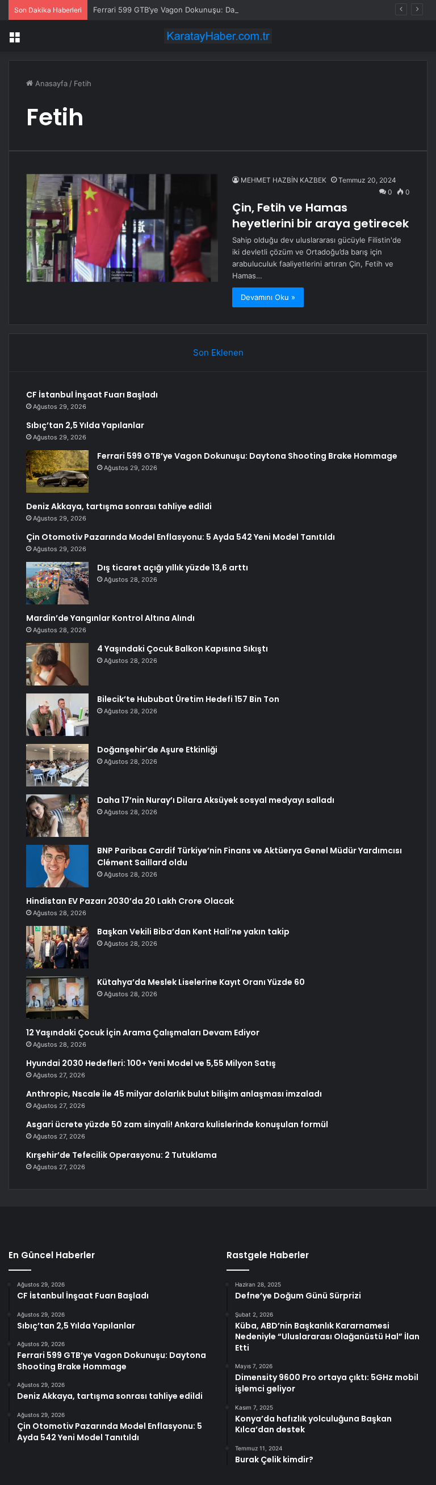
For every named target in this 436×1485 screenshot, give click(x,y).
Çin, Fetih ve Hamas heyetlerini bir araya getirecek (320, 215)
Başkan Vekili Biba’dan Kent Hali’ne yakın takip (193, 931)
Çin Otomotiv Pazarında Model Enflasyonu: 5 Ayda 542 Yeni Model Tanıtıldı (180, 537)
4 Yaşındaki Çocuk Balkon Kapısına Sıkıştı (182, 648)
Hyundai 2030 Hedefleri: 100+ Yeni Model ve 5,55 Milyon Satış (151, 1063)
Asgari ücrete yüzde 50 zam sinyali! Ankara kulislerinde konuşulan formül (177, 1124)
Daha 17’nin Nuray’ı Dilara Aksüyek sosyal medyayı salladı (215, 800)
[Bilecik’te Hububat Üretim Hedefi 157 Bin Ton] (57, 714)
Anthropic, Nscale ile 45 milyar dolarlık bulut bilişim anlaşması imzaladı (174, 1093)
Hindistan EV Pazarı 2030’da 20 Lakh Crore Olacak (130, 901)
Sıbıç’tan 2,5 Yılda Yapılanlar (85, 425)
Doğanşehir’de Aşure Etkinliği (157, 749)
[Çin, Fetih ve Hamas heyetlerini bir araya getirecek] (122, 228)
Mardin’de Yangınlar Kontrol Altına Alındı (110, 618)
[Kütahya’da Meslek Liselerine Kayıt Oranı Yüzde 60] (57, 997)
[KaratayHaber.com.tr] (218, 36)
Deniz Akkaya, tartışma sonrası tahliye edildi (119, 506)
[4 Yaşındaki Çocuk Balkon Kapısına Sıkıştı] (57, 664)
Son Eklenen (218, 352)
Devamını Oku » (268, 297)
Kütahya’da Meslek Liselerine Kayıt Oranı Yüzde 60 (201, 982)
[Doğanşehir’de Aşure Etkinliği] (57, 765)
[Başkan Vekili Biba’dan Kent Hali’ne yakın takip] (57, 947)
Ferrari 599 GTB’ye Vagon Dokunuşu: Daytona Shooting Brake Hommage (221, 9)
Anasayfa (50, 83)
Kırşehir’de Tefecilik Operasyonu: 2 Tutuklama (121, 1155)
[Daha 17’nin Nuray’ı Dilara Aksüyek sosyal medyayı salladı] (57, 815)
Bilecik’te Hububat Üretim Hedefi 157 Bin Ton (188, 699)
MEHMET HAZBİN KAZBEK (283, 180)
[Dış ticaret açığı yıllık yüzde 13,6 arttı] (57, 583)
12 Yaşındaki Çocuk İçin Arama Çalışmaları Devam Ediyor (142, 1032)
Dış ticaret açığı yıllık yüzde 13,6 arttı (172, 567)
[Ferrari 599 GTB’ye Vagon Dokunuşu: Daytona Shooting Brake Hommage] (57, 471)
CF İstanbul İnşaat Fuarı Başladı (92, 394)
